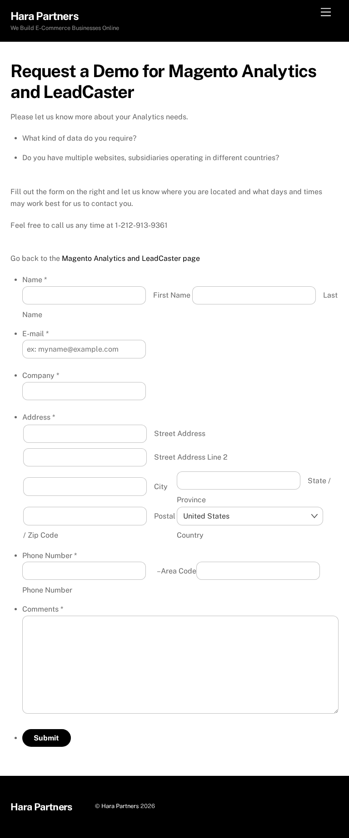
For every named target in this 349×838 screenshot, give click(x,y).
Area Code (178, 571)
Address (38, 417)
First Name (171, 295)
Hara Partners (120, 806)
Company (40, 375)
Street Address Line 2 (191, 457)
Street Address (179, 433)
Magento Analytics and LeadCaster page (131, 258)
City (161, 486)
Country (190, 535)
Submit (46, 738)
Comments (42, 609)
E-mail (35, 333)
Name (34, 279)
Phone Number (49, 555)
